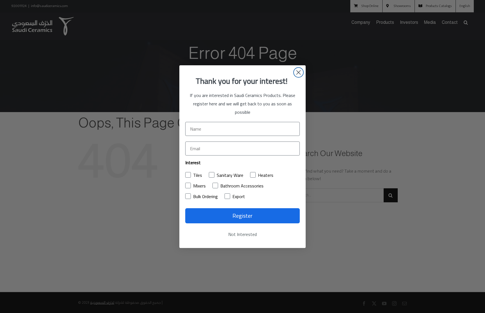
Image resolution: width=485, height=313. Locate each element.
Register (242, 215)
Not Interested (242, 234)
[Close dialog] (298, 72)
